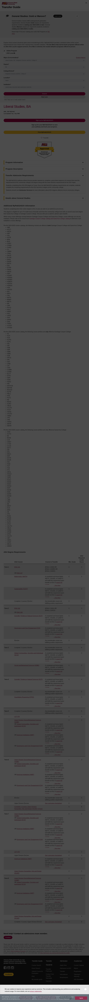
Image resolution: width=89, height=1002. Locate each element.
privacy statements (36, 991)
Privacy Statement (64, 999)
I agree (81, 998)
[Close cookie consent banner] (85, 989)
